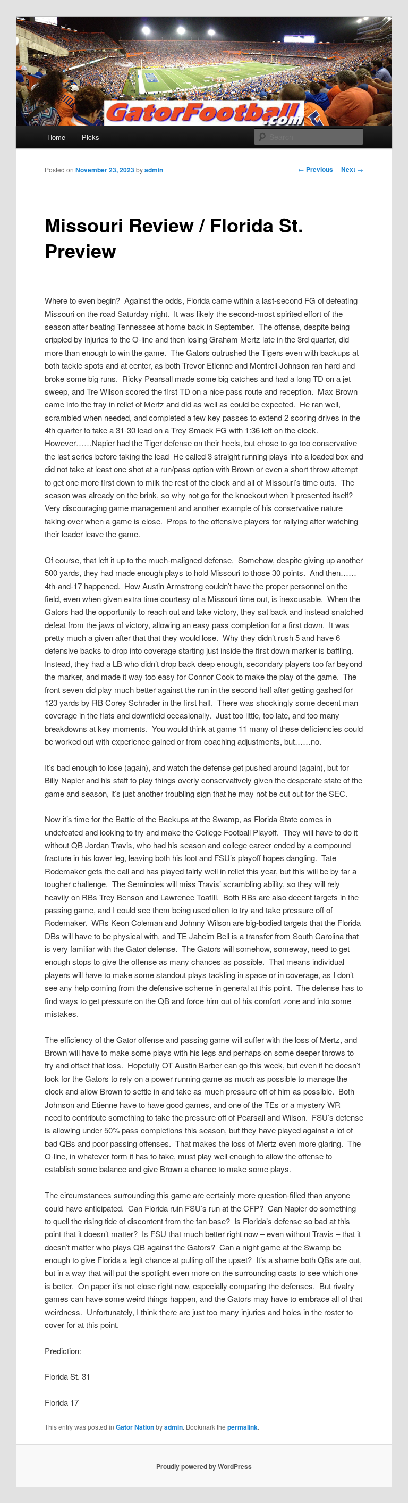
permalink (242, 1427)
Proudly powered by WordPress (204, 1466)
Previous (315, 169)
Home (56, 137)
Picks (90, 137)
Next (352, 169)
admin (153, 169)
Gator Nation (135, 1427)
